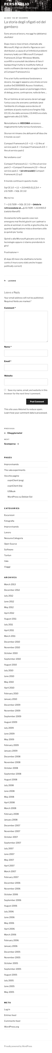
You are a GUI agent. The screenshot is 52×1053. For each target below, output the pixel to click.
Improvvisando (11, 464)
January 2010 (10, 699)
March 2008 (10, 808)
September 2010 (12, 659)
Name (8, 347)
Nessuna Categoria (13, 538)
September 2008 (12, 774)
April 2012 (9, 613)
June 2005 (9, 986)
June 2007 (9, 854)
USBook (11, 491)
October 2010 (11, 653)
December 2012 (12, 590)
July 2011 (8, 624)
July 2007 (9, 848)
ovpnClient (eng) (15, 480)
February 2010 (11, 693)
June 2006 (9, 917)
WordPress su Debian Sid (19, 497)
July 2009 (9, 728)
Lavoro (12, 281)
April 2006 (9, 929)
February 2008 (11, 814)
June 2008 (9, 791)
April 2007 (9, 865)
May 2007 (9, 860)
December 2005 (12, 952)
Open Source (10, 544)
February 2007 (11, 877)
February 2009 (11, 745)
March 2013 (10, 584)
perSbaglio (16, 4)
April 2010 (9, 688)
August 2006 (10, 906)
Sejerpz (23, 18)
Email (7, 361)
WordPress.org (11, 1026)
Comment (10, 308)
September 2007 (12, 843)
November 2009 (12, 710)
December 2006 (12, 883)
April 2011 (9, 630)
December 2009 (12, 705)
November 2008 (12, 762)
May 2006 (9, 923)
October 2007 (11, 837)
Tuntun (7, 555)
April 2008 (9, 802)
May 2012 (9, 607)
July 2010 (8, 670)
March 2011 (9, 636)
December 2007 (12, 825)
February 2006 (11, 940)
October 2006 (11, 894)
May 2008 (9, 797)
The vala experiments (14, 470)
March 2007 (10, 871)
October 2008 (11, 768)
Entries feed (10, 1015)
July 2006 (9, 911)
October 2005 (11, 963)
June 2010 (9, 676)
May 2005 (9, 992)
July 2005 (9, 980)
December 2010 (12, 642)
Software (8, 549)
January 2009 (10, 751)
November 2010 (12, 647)
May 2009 (9, 739)
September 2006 (12, 900)
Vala (6, 561)
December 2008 (12, 756)
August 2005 (10, 975)
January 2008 (10, 820)
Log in (7, 1009)
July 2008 (9, 785)
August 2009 (10, 722)
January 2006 (10, 946)
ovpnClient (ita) (14, 486)
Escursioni (9, 515)
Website (8, 375)
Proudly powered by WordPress (18, 1046)
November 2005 (12, 957)
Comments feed (12, 1021)
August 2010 (10, 664)
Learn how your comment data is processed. (25, 413)
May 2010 (9, 682)
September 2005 (12, 969)
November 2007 (12, 831)
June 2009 (9, 733)
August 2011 (10, 619)
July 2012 (8, 596)
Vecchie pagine (11, 476)
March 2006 (10, 934)
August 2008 (10, 779)
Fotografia (9, 521)
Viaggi (7, 567)
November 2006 (12, 888)
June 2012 (9, 601)
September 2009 (12, 716)
